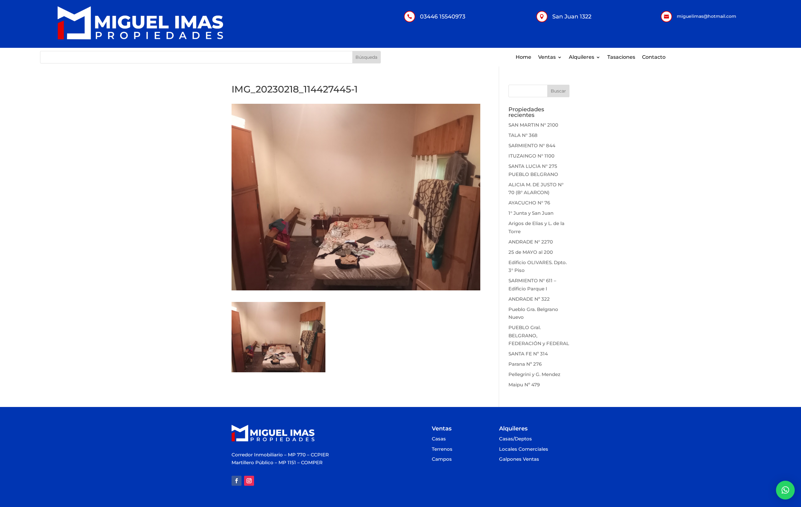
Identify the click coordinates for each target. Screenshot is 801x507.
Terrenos (442, 449)
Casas (439, 439)
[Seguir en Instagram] (249, 481)
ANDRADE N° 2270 (530, 242)
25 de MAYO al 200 (530, 252)
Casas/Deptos (515, 439)
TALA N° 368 (523, 135)
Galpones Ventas (519, 459)
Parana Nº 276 (525, 364)
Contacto (654, 57)
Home (523, 57)
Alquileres (581, 57)
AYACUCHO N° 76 (529, 203)
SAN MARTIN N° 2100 (533, 125)
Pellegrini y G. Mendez (534, 374)
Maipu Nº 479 (524, 385)
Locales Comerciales (523, 449)
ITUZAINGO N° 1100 (531, 156)
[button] (785, 490)
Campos (442, 459)
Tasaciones (621, 57)
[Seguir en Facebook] (237, 481)
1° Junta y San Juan (531, 213)
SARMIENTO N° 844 (531, 145)
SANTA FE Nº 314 (528, 354)
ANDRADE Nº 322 (529, 299)
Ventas (547, 57)
